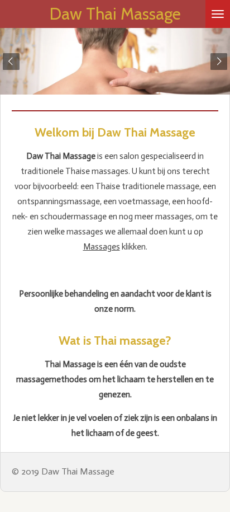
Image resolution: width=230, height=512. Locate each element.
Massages (101, 247)
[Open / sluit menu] (217, 14)
